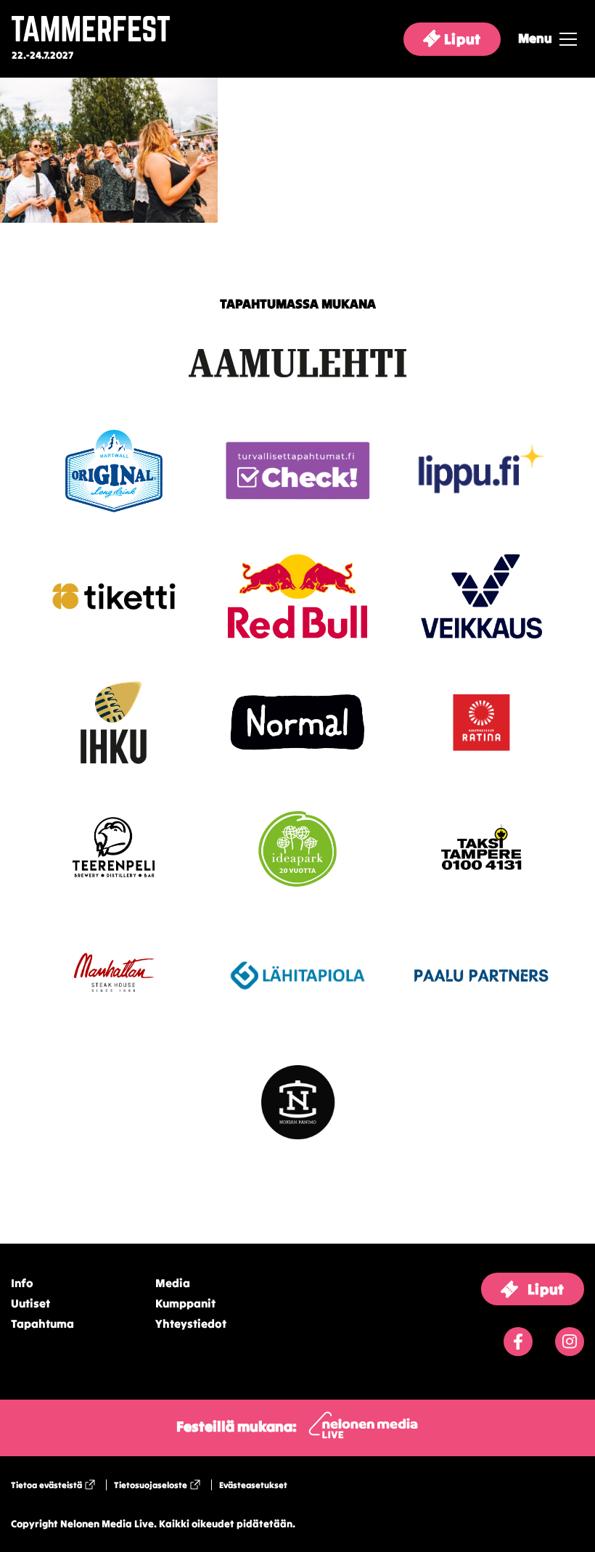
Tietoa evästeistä (46, 1484)
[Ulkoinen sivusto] (297, 387)
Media (172, 1283)
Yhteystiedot (190, 1323)
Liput (460, 39)
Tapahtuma (42, 1323)
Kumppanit (185, 1303)
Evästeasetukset (253, 1484)
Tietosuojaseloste (150, 1484)
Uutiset (30, 1303)
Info (22, 1283)
